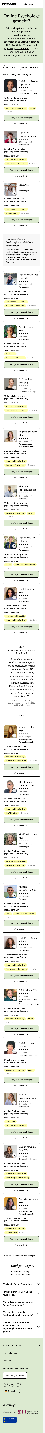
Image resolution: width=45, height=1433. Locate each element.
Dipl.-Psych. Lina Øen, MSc (27, 1148)
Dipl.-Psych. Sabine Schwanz (28, 940)
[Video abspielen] (14, 89)
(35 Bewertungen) (25, 844)
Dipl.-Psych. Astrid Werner (28, 1045)
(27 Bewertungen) (25, 142)
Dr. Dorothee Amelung (25, 381)
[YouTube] (18, 1384)
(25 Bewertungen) (25, 947)
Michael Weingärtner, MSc (28, 888)
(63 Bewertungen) (25, 996)
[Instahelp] (9, 4)
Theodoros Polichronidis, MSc (28, 488)
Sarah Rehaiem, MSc (26, 591)
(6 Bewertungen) (25, 1104)
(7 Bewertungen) (25, 389)
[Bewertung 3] (23, 715)
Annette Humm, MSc (27, 329)
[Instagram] (5, 1384)
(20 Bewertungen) (25, 91)
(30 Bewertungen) (25, 441)
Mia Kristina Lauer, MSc (28, 836)
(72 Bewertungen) (25, 284)
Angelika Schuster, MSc (28, 433)
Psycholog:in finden (15, 1375)
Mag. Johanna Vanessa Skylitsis (27, 784)
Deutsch (9, 67)
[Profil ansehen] (10, 85)
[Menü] (38, 4)
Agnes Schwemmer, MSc (28, 1201)
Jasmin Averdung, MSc (27, 729)
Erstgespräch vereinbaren (21, 118)
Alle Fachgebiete (28, 67)
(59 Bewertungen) (25, 547)
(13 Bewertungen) (25, 896)
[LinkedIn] (11, 1384)
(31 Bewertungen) (25, 737)
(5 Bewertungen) (25, 599)
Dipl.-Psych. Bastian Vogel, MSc (29, 83)
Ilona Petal (24, 184)
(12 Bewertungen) (25, 336)
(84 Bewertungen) (25, 496)
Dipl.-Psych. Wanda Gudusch (28, 276)
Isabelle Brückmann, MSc (27, 1096)
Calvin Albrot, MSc (28, 990)
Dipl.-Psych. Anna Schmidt (28, 539)
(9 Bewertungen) (25, 1053)
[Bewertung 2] (21, 715)
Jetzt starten (28, 4)
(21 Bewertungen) (25, 791)
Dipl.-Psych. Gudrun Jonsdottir (28, 134)
